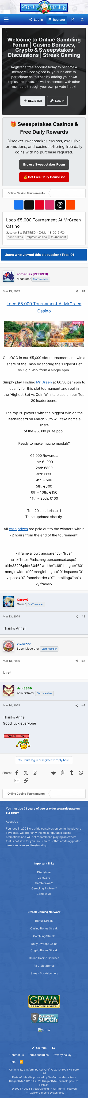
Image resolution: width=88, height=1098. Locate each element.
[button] (6, 19)
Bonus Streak (44, 920)
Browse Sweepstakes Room (44, 164)
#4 (83, 705)
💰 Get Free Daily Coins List (44, 177)
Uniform (40, 1048)
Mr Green (44, 382)
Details (44, 1085)
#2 (83, 616)
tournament (58, 237)
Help (12, 1062)
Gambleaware (44, 883)
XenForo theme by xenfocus (47, 1092)
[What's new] (73, 19)
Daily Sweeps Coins (44, 944)
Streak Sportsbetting (44, 973)
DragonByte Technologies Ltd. (60, 1081)
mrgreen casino (37, 237)
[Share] (77, 291)
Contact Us (44, 893)
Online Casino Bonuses (44, 958)
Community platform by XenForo (44, 1071)
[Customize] (53, 1047)
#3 (83, 661)
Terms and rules (38, 1055)
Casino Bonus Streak (44, 928)
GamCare (44, 877)
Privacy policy (62, 1055)
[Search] (82, 19)
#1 (83, 291)
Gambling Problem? (44, 888)
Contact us (16, 1055)
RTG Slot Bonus (44, 965)
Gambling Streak (44, 936)
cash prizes (15, 237)
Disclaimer (44, 872)
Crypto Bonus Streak (44, 950)
